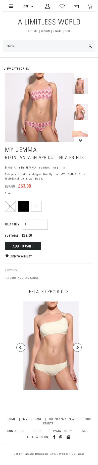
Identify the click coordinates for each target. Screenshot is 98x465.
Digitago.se (78, 454)
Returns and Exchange (22, 278)
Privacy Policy (61, 431)
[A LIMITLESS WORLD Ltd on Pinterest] (59, 437)
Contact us (15, 431)
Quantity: (12, 224)
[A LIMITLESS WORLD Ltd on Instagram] (67, 437)
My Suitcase (32, 419)
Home (12, 419)
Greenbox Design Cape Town (40, 454)
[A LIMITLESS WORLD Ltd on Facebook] (52, 437)
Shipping (11, 270)
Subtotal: (12, 235)
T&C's (84, 431)
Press (37, 431)
